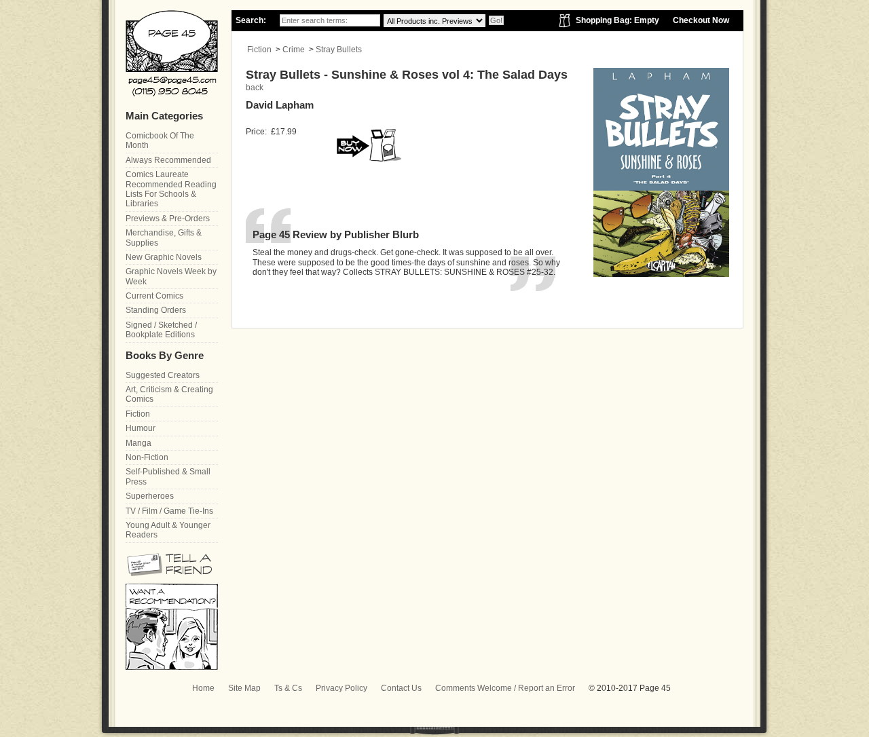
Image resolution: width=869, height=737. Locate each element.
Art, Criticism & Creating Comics (169, 394)
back (254, 87)
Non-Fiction (147, 457)
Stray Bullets (339, 49)
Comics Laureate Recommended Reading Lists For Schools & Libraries (171, 189)
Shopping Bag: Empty (617, 20)
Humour (140, 428)
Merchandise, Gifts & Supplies (164, 237)
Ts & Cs (288, 688)
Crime (293, 49)
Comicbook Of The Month (160, 140)
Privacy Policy (341, 688)
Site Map (244, 688)
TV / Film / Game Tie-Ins (169, 511)
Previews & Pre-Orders (168, 218)
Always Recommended (168, 160)
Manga (138, 443)
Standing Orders (156, 310)
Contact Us (401, 688)
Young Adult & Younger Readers (168, 530)
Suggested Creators (163, 375)
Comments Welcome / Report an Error (505, 688)
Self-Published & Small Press (168, 476)
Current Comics (154, 296)
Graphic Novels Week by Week (171, 276)
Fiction (259, 49)
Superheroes (150, 496)
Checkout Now (701, 20)
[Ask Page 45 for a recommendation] (172, 667)
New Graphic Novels (164, 257)
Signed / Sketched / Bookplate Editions (161, 329)
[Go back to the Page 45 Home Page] (172, 53)
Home (203, 688)
